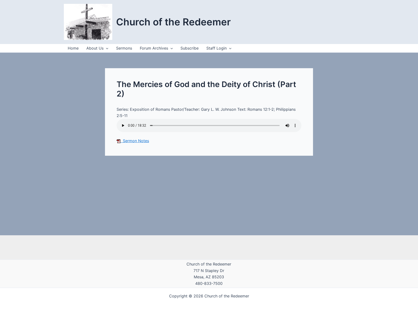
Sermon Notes (134, 140)
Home (73, 48)
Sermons (124, 48)
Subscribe (189, 48)
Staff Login (216, 48)
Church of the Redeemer (173, 22)
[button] (229, 48)
